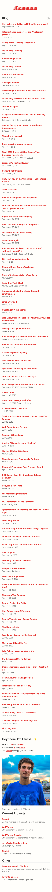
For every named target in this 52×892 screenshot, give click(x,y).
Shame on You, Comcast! (14, 595)
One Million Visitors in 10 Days (16, 360)
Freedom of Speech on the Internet (19, 635)
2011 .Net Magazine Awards (15, 259)
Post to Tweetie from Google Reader (19, 619)
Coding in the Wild (10, 82)
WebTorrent (8, 827)
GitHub (29, 101)
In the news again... (11, 240)
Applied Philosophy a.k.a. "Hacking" (19, 443)
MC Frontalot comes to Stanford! (18, 501)
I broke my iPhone (10, 520)
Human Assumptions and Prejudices (19, 197)
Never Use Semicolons (13, 74)
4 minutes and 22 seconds (14, 408)
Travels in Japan (10, 106)
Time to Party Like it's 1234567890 (19, 712)
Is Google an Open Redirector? (17, 328)
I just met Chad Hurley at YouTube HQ (20, 368)
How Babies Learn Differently (16, 611)
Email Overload (9, 302)
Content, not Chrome (12, 171)
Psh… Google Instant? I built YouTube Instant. (23, 384)
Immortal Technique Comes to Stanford (21, 536)
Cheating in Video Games (14, 310)
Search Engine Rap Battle (14, 603)
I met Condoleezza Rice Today (16, 686)
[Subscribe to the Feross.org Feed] (48, 18)
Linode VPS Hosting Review (15, 163)
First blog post (9, 728)
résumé (20, 744)
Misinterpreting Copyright (14, 494)
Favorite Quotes (10, 877)
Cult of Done (8, 392)
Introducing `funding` (12, 50)
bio (11, 744)
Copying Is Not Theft (12, 486)
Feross (26, 8)
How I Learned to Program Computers (20, 224)
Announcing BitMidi (11, 58)
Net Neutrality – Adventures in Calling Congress (25, 528)
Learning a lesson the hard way (17, 232)
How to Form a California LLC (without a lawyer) (25, 24)
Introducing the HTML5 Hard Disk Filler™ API (23, 98)
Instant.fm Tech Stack (12, 283)
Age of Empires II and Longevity (17, 216)
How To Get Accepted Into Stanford (19, 344)
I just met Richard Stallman (15, 451)
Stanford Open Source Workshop (18, 267)
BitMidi (5, 851)
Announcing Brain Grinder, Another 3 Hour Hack (25, 336)
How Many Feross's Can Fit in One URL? (21, 704)
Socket (9, 751)
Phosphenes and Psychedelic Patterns (20, 459)
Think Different (9, 189)
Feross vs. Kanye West (13, 576)
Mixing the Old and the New (15, 643)
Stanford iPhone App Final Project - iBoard (22, 467)
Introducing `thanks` (12, 66)
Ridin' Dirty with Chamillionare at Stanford (22, 544)
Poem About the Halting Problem (17, 678)
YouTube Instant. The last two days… (19, 376)
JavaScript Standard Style (14, 843)
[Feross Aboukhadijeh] (26, 780)
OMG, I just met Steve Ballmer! (16, 659)
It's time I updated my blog (14, 352)
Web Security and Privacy (14, 427)
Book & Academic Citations (15, 866)
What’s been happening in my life (18, 651)
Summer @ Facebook (12, 435)
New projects (8, 552)
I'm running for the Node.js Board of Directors (24, 90)
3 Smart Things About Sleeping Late (19, 720)
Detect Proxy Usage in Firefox (16, 400)
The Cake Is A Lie (10, 627)
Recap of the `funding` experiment (18, 42)
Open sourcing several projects (17, 144)
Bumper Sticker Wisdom (14, 568)
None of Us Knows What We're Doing (19, 275)
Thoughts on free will (12, 136)
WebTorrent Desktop (12, 835)
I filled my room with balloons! (16, 560)
